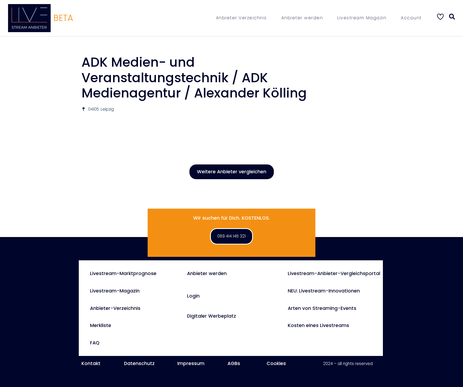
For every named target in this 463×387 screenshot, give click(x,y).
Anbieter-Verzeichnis (115, 308)
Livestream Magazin (361, 18)
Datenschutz (139, 363)
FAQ (94, 343)
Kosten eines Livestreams (318, 325)
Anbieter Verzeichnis (241, 18)
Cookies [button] (276, 363)
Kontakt (90, 363)
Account (411, 18)
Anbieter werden (302, 18)
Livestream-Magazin (115, 291)
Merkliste (100, 325)
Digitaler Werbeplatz (211, 316)
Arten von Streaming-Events (322, 308)
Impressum (190, 363)
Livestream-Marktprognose (123, 273)
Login (193, 296)
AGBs (233, 363)
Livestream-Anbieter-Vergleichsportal (334, 273)
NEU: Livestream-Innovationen (324, 291)
